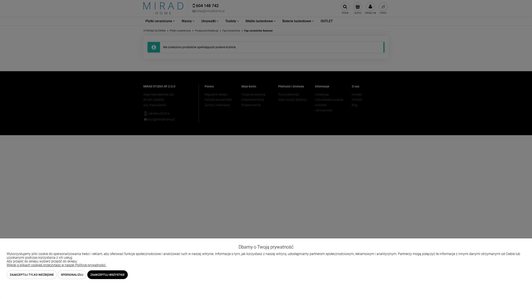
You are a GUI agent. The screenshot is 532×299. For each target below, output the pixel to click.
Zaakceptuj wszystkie (107, 274)
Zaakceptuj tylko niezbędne (32, 274)
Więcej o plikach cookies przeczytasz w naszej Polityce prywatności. (56, 265)
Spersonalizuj (72, 274)
